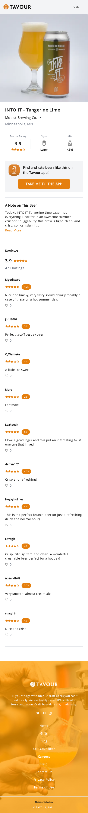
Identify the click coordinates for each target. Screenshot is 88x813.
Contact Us (44, 772)
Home (75, 6)
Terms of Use (44, 787)
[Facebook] (44, 711)
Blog (44, 741)
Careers (44, 756)
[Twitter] (38, 711)
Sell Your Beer (44, 749)
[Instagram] (50, 711)
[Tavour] (44, 681)
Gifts (44, 733)
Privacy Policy (44, 779)
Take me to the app (44, 184)
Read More (13, 230)
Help (44, 764)
